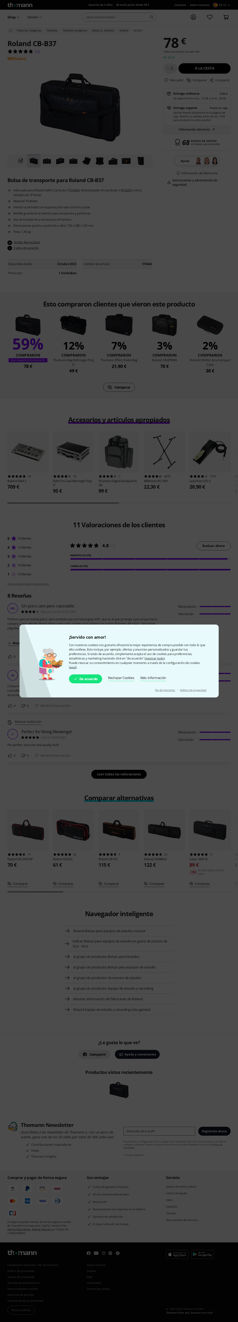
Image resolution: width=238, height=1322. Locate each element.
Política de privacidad (193, 690)
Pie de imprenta (165, 690)
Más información (153, 678)
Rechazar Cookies (121, 678)
